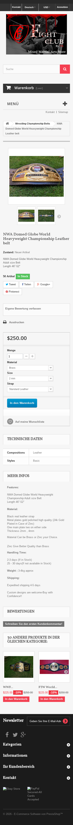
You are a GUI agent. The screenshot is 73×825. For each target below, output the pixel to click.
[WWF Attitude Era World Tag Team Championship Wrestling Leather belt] (18, 667)
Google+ (45, 284)
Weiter (59, 216)
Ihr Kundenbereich (18, 766)
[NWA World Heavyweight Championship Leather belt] (26, 216)
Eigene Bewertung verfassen (23, 308)
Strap (11, 383)
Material (12, 362)
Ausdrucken (16, 322)
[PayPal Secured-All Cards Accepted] (36, 794)
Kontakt (16, 7)
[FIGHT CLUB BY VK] (36, 34)
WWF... (8, 687)
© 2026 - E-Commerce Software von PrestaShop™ (33, 814)
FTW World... (48, 687)
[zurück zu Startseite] (7, 123)
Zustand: (8, 252)
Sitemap (63, 112)
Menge (11, 350)
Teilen (27, 284)
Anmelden (62, 7)
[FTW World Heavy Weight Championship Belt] (54, 667)
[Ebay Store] (11, 788)
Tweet (12, 284)
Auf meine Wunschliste (29, 421)
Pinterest (13, 291)
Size (10, 372)
